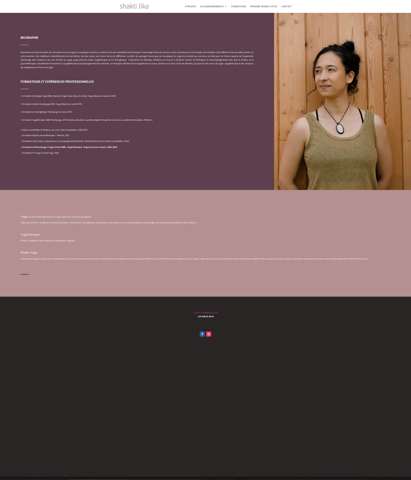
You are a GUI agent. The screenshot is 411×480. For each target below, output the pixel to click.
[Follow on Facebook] (202, 334)
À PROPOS (190, 6)
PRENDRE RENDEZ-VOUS (263, 6)
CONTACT (286, 6)
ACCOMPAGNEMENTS (212, 6)
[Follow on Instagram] (208, 334)
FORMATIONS (238, 6)
